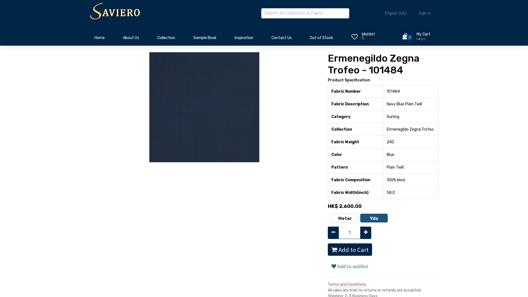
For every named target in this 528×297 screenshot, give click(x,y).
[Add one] (365, 233)
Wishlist (368, 34)
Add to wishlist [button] (352, 266)
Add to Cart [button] (353, 250)
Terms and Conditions (347, 284)
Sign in (425, 13)
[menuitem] (99, 39)
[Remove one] (333, 233)
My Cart (423, 34)
